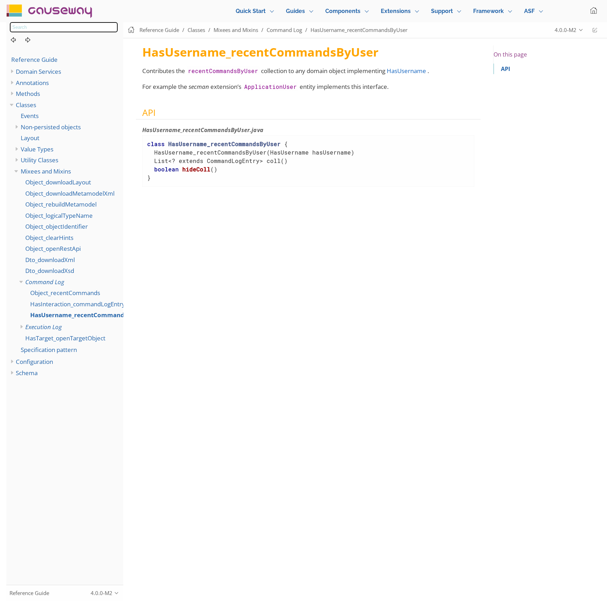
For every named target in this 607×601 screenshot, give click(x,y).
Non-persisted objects (51, 127)
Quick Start (251, 11)
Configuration (34, 362)
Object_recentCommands (65, 293)
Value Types (37, 149)
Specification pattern (49, 350)
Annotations (32, 83)
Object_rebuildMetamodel (61, 204)
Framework (488, 11)
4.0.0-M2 (565, 29)
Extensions (396, 11)
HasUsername (406, 71)
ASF (529, 11)
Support (442, 11)
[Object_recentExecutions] (32, 40)
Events (30, 116)
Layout (30, 138)
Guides (295, 11)
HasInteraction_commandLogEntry (77, 304)
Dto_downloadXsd (49, 271)
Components (342, 11)
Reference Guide (34, 59)
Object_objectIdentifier (56, 226)
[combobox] (64, 27)
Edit (594, 30)
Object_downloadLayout (58, 182)
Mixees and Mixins (46, 171)
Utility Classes (39, 160)
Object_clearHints (49, 238)
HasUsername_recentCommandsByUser (89, 315)
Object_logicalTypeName (59, 215)
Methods (28, 94)
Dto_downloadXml (50, 260)
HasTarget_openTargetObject (65, 338)
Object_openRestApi (53, 248)
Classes (26, 105)
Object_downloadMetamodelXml (70, 193)
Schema (27, 373)
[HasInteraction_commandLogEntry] (17, 40)
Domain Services (38, 71)
